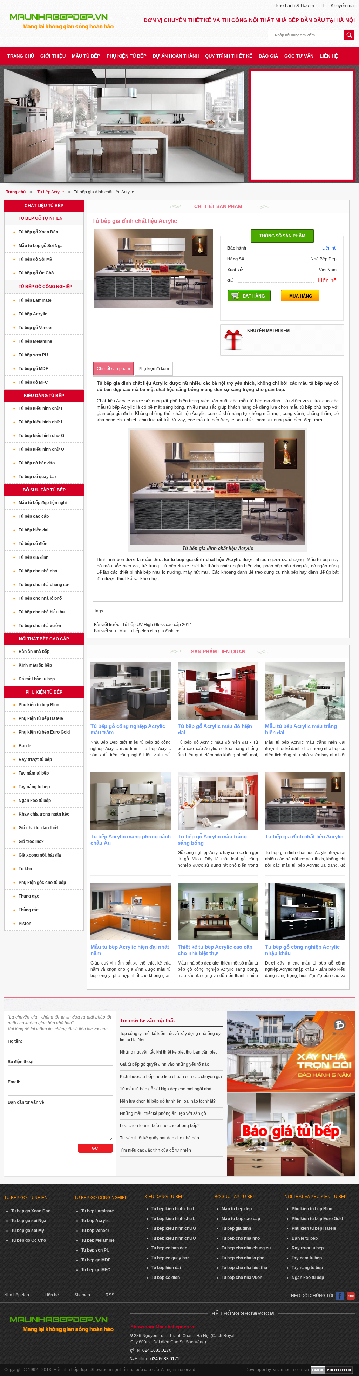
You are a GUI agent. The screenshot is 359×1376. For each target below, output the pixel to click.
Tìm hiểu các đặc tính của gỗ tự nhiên (155, 1150)
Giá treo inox (31, 841)
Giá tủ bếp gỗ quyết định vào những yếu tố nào (164, 1064)
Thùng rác (29, 909)
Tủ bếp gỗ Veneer (36, 327)
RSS (110, 1295)
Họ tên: (15, 1041)
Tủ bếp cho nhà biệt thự (42, 611)
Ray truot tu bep (308, 1248)
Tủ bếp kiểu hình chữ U (41, 449)
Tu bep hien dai (166, 1267)
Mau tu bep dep (237, 1208)
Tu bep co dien (165, 1277)
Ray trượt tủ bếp (35, 759)
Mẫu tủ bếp (86, 56)
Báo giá (268, 56)
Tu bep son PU (95, 1250)
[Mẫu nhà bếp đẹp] (124, 125)
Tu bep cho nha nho (241, 1238)
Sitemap (82, 1295)
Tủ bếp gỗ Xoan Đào (38, 232)
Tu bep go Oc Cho (28, 1240)
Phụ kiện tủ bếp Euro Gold (44, 732)
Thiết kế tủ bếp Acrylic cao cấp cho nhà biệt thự (215, 950)
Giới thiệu (53, 56)
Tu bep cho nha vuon (242, 1277)
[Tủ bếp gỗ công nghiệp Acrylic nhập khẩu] (305, 911)
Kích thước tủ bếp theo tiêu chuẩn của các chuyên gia (171, 1076)
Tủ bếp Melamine (35, 341)
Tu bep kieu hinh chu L (173, 1218)
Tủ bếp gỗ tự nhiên (41, 218)
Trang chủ (20, 56)
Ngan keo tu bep (308, 1277)
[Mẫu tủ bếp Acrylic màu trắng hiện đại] (305, 691)
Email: (14, 1082)
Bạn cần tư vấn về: (27, 1102)
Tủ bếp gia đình (33, 557)
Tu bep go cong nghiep (101, 1197)
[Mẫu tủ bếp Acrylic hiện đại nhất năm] (130, 911)
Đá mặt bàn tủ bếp (37, 678)
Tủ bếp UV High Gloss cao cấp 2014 (143, 624)
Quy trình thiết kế (228, 56)
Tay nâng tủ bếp (34, 786)
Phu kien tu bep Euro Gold (317, 1218)
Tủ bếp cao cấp (34, 516)
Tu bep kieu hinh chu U (173, 1238)
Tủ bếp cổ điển (33, 543)
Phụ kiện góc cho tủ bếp (42, 882)
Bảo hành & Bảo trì (295, 5)
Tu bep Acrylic (95, 1220)
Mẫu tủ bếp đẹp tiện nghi (43, 502)
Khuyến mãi (343, 5)
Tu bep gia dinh (236, 1228)
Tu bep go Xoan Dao (30, 1210)
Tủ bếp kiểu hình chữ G (41, 435)
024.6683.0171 (165, 1358)
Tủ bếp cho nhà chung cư (44, 584)
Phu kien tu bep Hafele (314, 1228)
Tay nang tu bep (307, 1267)
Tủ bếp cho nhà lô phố (40, 598)
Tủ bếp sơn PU (33, 355)
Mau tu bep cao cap (241, 1218)
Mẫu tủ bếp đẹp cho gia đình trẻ (137, 630)
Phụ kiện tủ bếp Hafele (41, 718)
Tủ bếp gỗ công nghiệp (45, 286)
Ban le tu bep (305, 1238)
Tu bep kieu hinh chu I (172, 1208)
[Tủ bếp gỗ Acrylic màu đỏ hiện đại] (218, 691)
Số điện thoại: (21, 1062)
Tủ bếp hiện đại (33, 529)
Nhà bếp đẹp (16, 1295)
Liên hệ (329, 56)
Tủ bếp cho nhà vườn (40, 625)
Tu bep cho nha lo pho (243, 1257)
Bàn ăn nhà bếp (34, 651)
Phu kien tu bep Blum (313, 1208)
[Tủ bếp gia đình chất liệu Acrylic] (305, 801)
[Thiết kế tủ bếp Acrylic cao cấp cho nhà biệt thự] (218, 911)
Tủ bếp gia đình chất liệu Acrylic (304, 836)
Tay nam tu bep (307, 1257)
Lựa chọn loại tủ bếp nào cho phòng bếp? (160, 1125)
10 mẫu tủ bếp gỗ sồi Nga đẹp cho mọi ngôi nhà (165, 1089)
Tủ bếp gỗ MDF (33, 368)
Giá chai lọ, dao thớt (38, 827)
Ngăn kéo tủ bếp (35, 800)
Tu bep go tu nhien (26, 1197)
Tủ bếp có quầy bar (37, 476)
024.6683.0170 (156, 1350)
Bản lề (25, 745)
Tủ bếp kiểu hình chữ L (41, 422)
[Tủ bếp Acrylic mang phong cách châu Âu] (130, 801)
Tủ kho (25, 868)
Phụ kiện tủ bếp (127, 56)
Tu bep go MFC (95, 1269)
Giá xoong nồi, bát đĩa (40, 855)
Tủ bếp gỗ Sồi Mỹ (35, 259)
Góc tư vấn (298, 56)
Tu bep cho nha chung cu (246, 1248)
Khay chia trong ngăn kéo (44, 814)
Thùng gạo (29, 896)
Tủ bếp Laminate (35, 300)
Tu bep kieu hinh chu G (173, 1228)
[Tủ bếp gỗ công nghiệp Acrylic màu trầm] (130, 691)
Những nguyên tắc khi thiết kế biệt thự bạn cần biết (168, 1052)
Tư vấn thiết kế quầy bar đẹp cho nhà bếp (159, 1138)
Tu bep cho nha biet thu (244, 1267)
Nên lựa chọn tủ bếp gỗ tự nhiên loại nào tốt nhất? (168, 1101)
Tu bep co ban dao (169, 1248)
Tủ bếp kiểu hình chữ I (40, 408)
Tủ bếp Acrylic (50, 192)
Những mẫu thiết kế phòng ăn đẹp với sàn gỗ (163, 1113)
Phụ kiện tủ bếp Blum (40, 704)
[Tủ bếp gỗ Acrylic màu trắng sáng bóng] (218, 801)
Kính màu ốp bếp (35, 665)
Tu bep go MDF (95, 1260)
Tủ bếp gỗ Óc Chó (36, 273)
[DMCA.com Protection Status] (332, 1370)
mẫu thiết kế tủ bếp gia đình (173, 559)
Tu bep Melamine (98, 1240)
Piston (25, 923)
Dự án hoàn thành (176, 56)
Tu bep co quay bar (170, 1257)
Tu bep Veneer (95, 1230)
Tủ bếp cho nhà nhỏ (38, 570)
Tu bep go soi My (27, 1230)
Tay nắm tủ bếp (34, 773)
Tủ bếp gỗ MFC (33, 382)
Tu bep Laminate (97, 1210)
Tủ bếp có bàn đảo (37, 463)
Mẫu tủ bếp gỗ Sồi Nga (41, 245)
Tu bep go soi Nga (28, 1220)
